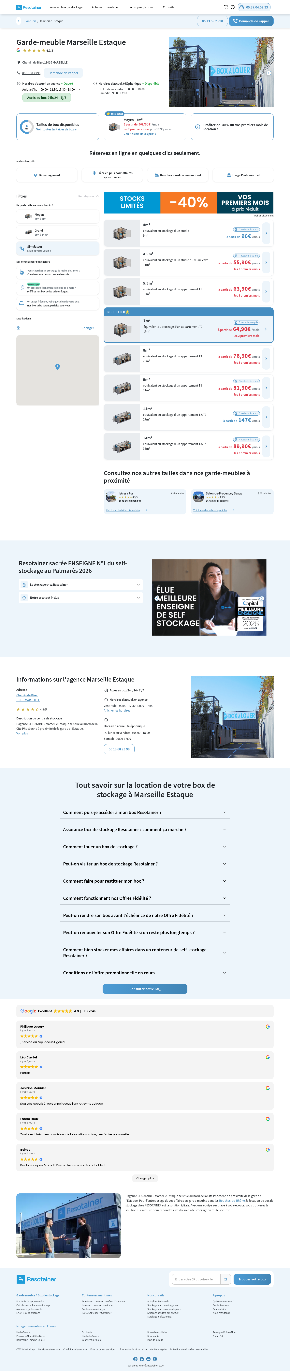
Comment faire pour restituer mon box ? (103, 881)
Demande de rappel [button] (251, 21)
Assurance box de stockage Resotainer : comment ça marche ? (124, 829)
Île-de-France (23, 1332)
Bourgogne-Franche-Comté (30, 1339)
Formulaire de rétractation (133, 1349)
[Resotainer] (28, 7)
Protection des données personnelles (189, 1349)
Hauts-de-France (90, 1336)
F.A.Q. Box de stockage (28, 1312)
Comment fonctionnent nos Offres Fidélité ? (107, 898)
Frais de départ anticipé (102, 1349)
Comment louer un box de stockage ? (100, 847)
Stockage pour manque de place (164, 1309)
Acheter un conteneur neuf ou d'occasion (103, 1301)
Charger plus (145, 1178)
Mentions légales (158, 1349)
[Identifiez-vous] (233, 7)
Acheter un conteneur (106, 7)
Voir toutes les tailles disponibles (123, 510)
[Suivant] (269, 73)
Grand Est (218, 1336)
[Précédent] (157, 598)
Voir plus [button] (22, 733)
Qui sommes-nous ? (223, 1301)
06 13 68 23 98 (212, 21)
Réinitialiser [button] (88, 196)
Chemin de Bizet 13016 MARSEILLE (44, 62)
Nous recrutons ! (221, 1312)
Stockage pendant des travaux (163, 1312)
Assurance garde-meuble (29, 1309)
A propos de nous (141, 7)
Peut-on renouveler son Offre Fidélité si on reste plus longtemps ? (129, 932)
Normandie (153, 1336)
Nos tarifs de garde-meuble (30, 1301)
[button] (266, 233)
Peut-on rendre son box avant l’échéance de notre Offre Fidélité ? (128, 915)
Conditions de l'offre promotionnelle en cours (109, 973)
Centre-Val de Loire (91, 1339)
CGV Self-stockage (26, 1349)
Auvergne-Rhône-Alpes (224, 1332)
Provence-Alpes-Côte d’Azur (30, 1336)
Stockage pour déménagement (163, 1305)
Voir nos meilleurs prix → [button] (140, 134)
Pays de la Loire (155, 1339)
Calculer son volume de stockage (33, 1305)
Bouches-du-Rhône (232, 1200)
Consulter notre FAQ (145, 989)
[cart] (226, 7)
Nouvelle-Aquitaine (157, 1332)
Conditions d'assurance (75, 1349)
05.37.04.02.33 (253, 7)
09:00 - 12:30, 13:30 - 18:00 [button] (61, 89)
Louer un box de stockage (65, 7)
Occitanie (87, 1332)
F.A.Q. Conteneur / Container (96, 1312)
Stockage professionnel (159, 1316)
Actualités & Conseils (158, 1301)
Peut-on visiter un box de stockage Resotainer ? (110, 864)
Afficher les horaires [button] (117, 710)
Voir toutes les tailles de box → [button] (56, 129)
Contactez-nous (221, 1305)
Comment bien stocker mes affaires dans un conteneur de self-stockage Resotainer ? (135, 953)
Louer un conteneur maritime (97, 1305)
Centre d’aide (219, 1309)
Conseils (168, 7)
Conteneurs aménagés (93, 1309)
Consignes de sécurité (49, 1349)
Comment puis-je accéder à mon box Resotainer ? (112, 812)
